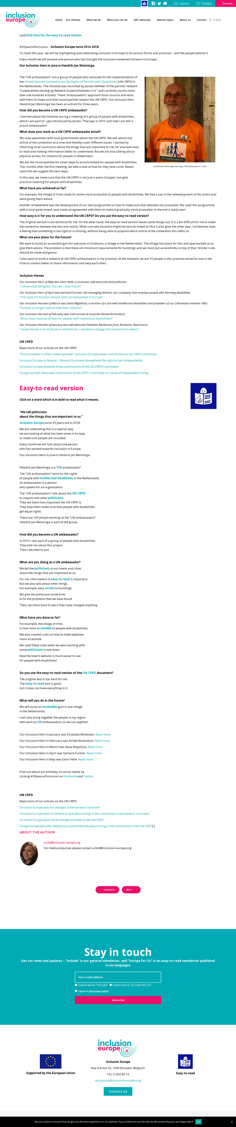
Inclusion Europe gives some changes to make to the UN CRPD (62, 820)
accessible (44, 628)
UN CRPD (79, 493)
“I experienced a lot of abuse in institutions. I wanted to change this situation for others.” (79, 329)
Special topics (165, 19)
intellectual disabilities (56, 478)
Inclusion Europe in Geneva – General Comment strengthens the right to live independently (81, 360)
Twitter (88, 776)
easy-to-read (60, 579)
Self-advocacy (142, 19)
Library (184, 3)
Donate (228, 3)
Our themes (73, 19)
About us (185, 19)
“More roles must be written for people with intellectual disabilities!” (66, 318)
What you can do (117, 19)
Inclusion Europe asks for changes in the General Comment (60, 807)
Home (58, 19)
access (49, 588)
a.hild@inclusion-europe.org (62, 842)
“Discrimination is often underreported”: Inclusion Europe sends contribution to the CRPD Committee (88, 354)
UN (59, 467)
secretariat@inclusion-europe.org (118, 1080)
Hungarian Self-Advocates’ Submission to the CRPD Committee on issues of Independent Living (84, 373)
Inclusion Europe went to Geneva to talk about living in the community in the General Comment (84, 814)
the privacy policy (99, 991)
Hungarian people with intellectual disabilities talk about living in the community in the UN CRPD (86, 826)
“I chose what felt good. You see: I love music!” (50, 286)
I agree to (93, 991)
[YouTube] (165, 3)
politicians (55, 498)
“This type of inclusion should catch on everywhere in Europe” (61, 297)
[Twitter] (159, 3)
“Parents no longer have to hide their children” (51, 308)
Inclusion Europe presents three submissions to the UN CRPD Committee (69, 367)
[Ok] (231, 1122)
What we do (93, 19)
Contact (206, 3)
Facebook (70, 776)
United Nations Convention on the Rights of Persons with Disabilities (71, 82)
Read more (103, 734)
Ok (198, 1121)
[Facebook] (153, 3)
